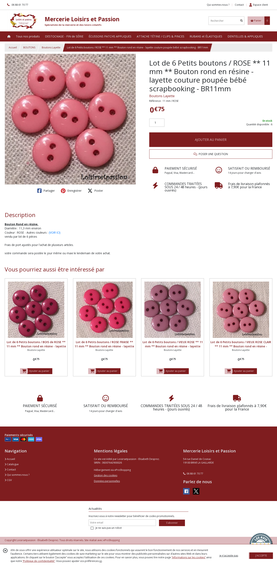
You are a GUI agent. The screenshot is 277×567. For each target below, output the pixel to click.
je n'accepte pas (228, 555)
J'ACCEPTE (261, 555)
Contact (239, 4)
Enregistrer (74, 191)
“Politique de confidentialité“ (39, 561)
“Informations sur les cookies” (189, 557)
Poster (98, 191)
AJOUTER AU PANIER (211, 139)
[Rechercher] (241, 21)
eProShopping (111, 540)
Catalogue (12, 464)
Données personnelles (107, 481)
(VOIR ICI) (54, 232)
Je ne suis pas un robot (109, 528)
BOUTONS (29, 47)
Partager (49, 191)
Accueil (13, 47)
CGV (9, 480)
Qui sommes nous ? (17, 475)
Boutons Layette (51, 47)
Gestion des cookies (105, 475)
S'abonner (172, 522)
